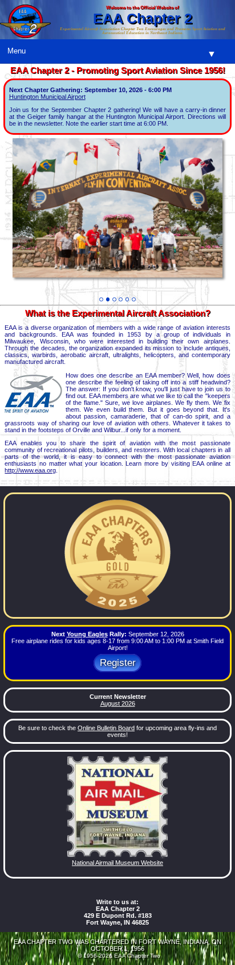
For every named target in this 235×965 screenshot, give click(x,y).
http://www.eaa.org (30, 470)
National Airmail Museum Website (117, 862)
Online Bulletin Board (106, 727)
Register (118, 663)
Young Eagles (87, 634)
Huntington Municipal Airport (47, 96)
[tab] (101, 299)
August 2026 (117, 703)
